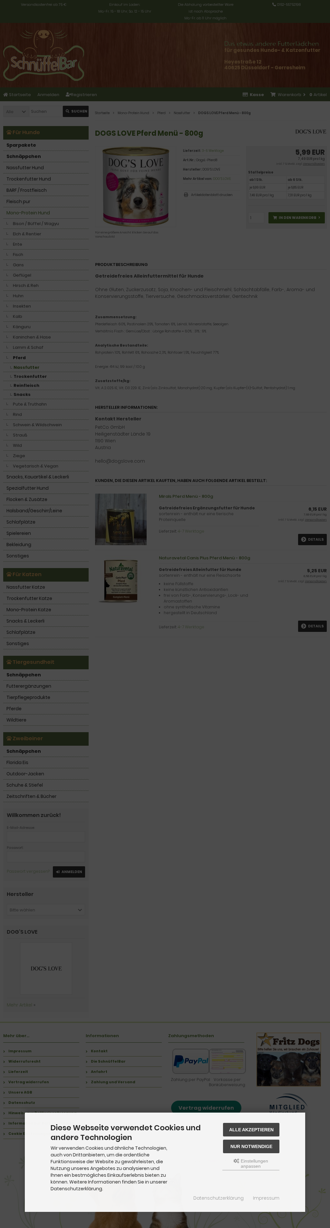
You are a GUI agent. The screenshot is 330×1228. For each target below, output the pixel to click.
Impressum (266, 1198)
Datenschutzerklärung (218, 1198)
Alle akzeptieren (251, 1129)
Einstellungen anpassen (253, 1163)
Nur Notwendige (251, 1146)
